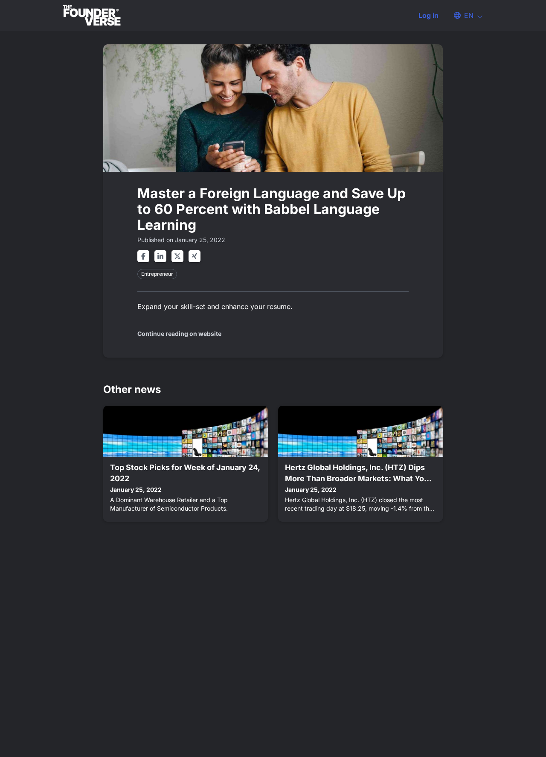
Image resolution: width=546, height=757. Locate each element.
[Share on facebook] (143, 256)
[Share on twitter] (177, 256)
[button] (464, 15)
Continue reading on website (179, 333)
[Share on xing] (194, 256)
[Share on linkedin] (160, 256)
